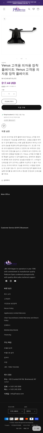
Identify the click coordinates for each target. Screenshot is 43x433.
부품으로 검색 (9, 353)
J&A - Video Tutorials (11, 367)
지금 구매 (21, 107)
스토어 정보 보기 (9, 120)
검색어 (6, 357)
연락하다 (7, 325)
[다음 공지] (39, 3)
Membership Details (11, 330)
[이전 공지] (4, 3)
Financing (7, 335)
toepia (16, 422)
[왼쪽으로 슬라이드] (17, 58)
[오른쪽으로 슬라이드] (26, 58)
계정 (5, 362)
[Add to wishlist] (4, 126)
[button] (4, 9)
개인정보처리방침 (16, 425)
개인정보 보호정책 (10, 303)
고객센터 (7, 299)
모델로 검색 (8, 348)
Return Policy (9, 308)
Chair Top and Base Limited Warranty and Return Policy (21, 319)
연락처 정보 (35, 425)
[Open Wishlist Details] (34, 9)
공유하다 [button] (7, 180)
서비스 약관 (26, 425)
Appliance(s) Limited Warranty (15, 313)
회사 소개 (7, 294)
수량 (3, 90)
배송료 (3, 86)
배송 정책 (19, 428)
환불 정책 (26, 428)
